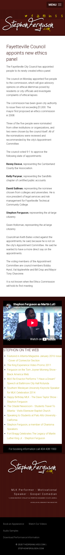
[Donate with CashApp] (56, 16)
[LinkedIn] (50, 16)
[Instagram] (44, 16)
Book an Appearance (13, 524)
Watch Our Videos (38, 524)
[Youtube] (38, 16)
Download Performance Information (21, 537)
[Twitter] (26, 16)
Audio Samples (10, 530)
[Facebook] (32, 16)
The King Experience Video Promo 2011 (29, 365)
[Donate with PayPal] (62, 16)
